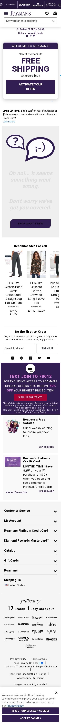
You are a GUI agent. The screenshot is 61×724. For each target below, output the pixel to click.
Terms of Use (39, 659)
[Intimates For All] (9, 639)
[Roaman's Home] (20, 13)
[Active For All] (51, 631)
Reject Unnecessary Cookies (30, 710)
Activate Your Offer (30, 87)
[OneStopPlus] (9, 617)
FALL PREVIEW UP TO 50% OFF (40, 29)
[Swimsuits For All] (37, 631)
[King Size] (51, 639)
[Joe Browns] (37, 624)
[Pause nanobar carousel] (27, 35)
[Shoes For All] (23, 639)
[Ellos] (52, 624)
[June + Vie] (9, 631)
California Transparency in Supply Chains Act (30, 666)
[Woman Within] (23, 617)
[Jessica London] (9, 624)
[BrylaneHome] (37, 639)
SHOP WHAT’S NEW (30, 223)
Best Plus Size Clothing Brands (29, 674)
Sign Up (47, 348)
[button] (47, 13)
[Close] (56, 692)
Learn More (9, 121)
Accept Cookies (30, 718)
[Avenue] (23, 624)
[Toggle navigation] (6, 13)
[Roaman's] (37, 617)
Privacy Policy (18, 659)
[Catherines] (51, 617)
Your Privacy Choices (26, 663)
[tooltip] (11, 4)
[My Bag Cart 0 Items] (55, 13)
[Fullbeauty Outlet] (30, 646)
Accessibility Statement (30, 678)
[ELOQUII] (23, 631)
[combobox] (30, 20)
